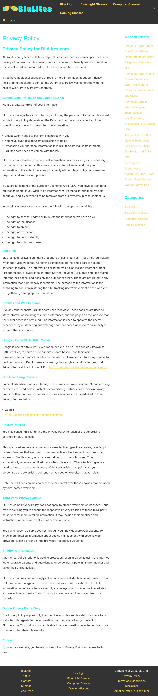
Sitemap (26, 685)
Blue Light (67, 4)
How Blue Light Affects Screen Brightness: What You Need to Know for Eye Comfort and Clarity (139, 84)
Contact (26, 681)
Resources (26, 691)
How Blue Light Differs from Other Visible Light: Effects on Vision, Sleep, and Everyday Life (140, 56)
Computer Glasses (126, 4)
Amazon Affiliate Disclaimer (131, 691)
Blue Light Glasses (93, 4)
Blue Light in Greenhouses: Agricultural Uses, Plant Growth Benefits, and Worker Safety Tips (139, 173)
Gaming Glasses (71, 13)
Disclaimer (131, 685)
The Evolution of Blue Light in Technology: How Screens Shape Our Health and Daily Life (138, 145)
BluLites (7, 20)
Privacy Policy (131, 675)
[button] (154, 8)
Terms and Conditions (132, 681)
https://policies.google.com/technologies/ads (78, 367)
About (26, 675)
